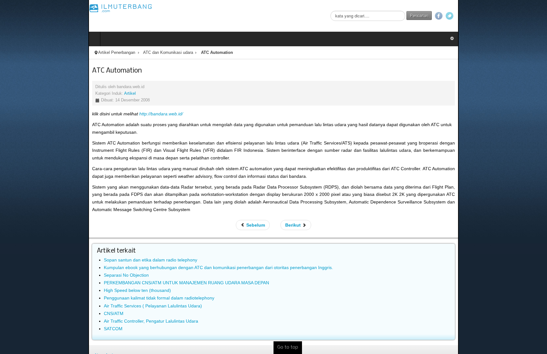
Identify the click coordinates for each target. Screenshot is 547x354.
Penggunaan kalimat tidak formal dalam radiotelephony (71, 275)
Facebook (527, 16)
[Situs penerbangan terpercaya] (32, 8)
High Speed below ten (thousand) (49, 267)
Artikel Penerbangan (28, 52)
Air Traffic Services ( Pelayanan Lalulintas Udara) (65, 283)
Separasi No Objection (38, 252)
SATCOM (25, 306)
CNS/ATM (25, 290)
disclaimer (21, 334)
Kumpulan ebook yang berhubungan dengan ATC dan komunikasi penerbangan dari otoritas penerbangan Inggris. (130, 244)
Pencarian (507, 15)
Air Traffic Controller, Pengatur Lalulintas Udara (63, 298)
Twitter (538, 16)
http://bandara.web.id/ (73, 113)
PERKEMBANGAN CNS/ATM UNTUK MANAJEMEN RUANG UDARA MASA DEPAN (98, 260)
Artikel (41, 93)
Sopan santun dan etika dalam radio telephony (62, 237)
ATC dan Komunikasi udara (80, 52)
